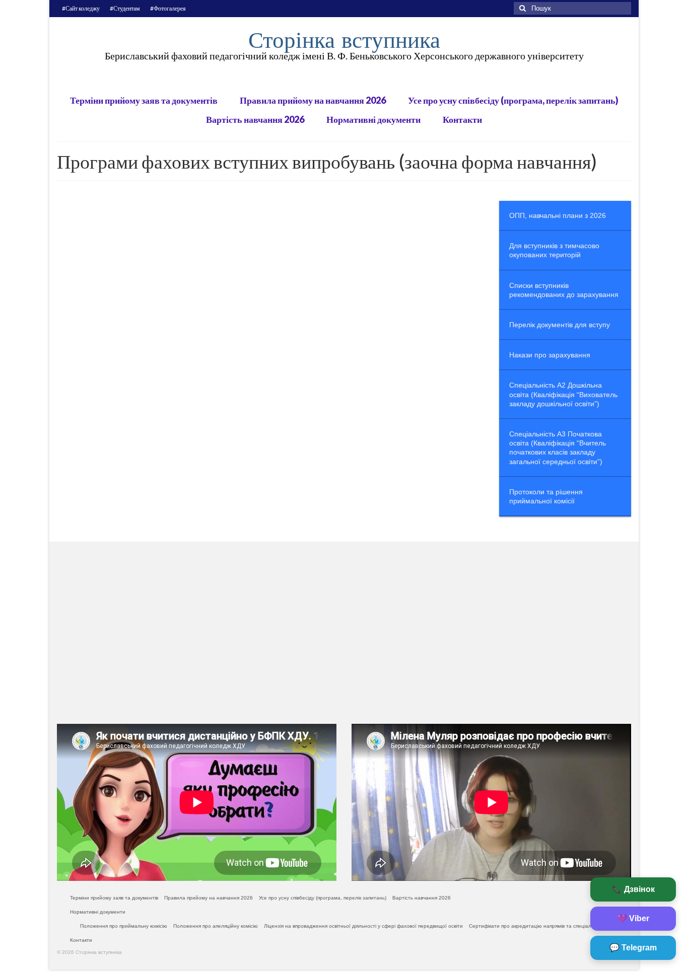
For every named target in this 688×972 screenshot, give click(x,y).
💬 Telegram (633, 947)
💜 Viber (633, 918)
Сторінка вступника (344, 40)
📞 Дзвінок (633, 889)
